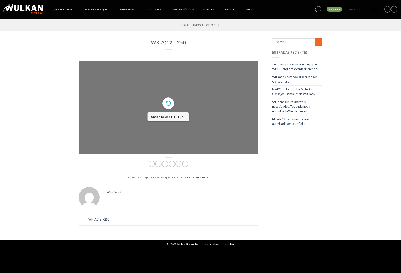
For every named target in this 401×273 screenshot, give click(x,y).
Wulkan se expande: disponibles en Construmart (294, 79)
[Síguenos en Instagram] (394, 9)
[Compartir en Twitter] (158, 164)
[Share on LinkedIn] (185, 164)
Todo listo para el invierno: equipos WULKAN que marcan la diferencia (294, 66)
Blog (249, 9)
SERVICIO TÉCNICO (182, 9)
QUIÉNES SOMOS (62, 9)
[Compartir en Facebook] (152, 164)
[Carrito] (375, 9)
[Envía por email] (165, 164)
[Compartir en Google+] (178, 164)
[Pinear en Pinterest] (172, 164)
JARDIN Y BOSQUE (96, 9)
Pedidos (228, 9)
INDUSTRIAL (127, 9)
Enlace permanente (197, 177)
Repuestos (154, 9)
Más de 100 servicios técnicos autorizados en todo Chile (291, 121)
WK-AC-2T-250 (98, 219)
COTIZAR (208, 9)
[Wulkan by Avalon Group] (23, 9)
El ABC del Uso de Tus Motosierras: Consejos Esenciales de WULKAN (294, 91)
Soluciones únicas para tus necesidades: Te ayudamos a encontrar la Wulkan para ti (291, 106)
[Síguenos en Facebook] (387, 9)
